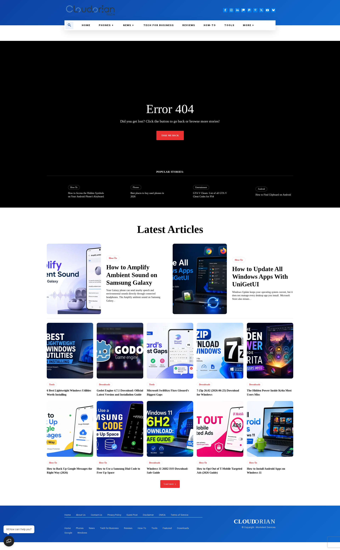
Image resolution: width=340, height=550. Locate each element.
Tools (52, 384)
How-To (73, 187)
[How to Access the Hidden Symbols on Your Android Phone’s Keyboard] (55, 191)
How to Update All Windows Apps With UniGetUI (260, 276)
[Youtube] (267, 10)
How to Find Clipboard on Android (273, 194)
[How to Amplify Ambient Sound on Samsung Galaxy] (74, 279)
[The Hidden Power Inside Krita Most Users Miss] (270, 351)
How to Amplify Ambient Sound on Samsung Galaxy (131, 275)
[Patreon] (243, 10)
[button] (69, 25)
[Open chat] (9, 541)
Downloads (104, 384)
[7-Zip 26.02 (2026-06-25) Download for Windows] (220, 351)
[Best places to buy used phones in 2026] (118, 191)
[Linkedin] (237, 10)
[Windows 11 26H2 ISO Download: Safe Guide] (170, 429)
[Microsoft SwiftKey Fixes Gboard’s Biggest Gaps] (170, 351)
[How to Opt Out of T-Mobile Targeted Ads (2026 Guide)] (220, 429)
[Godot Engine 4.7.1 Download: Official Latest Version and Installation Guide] (120, 351)
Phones (136, 187)
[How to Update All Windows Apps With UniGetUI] (200, 279)
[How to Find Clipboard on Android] (243, 191)
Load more (169, 484)
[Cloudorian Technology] (115, 10)
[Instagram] (231, 10)
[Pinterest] (255, 10)
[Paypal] (249, 10)
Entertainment (201, 187)
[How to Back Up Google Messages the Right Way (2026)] (70, 429)
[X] (261, 10)
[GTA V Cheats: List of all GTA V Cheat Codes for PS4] (180, 191)
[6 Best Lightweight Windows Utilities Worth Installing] (70, 351)
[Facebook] (225, 10)
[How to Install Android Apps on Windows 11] (270, 429)
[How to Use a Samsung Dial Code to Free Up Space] (120, 429)
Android (261, 189)
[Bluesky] (273, 10)
